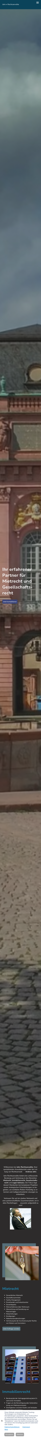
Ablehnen (20, 1434)
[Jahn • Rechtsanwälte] (11, 7)
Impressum (26, 1427)
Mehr (6, 1429)
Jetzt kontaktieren (10, 601)
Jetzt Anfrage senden (11, 1329)
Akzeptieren (9, 1434)
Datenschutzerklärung (12, 1427)
